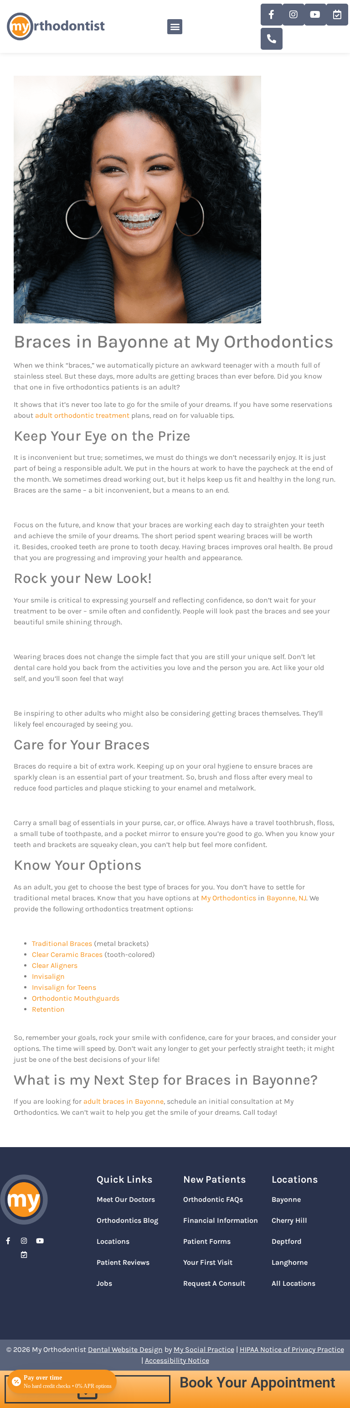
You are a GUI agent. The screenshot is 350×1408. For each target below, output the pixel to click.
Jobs (104, 1283)
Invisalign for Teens (64, 987)
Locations (113, 1241)
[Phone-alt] (272, 39)
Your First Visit (207, 1262)
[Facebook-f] (272, 15)
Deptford (287, 1241)
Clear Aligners (54, 965)
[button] (174, 26)
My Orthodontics (228, 898)
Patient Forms (207, 1241)
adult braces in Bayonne (123, 1101)
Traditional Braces (62, 943)
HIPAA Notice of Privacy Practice (292, 1349)
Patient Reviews (123, 1262)
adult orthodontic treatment (82, 415)
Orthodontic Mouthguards (75, 998)
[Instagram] (293, 15)
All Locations (293, 1283)
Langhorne (290, 1262)
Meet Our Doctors (126, 1199)
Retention (48, 1009)
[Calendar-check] (337, 15)
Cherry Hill (289, 1220)
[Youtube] (315, 15)
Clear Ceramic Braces (67, 954)
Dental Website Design (125, 1349)
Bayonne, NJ (286, 898)
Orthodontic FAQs (213, 1199)
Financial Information (220, 1220)
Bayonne (286, 1199)
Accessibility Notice (177, 1360)
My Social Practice (204, 1349)
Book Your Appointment (257, 1382)
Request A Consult (214, 1283)
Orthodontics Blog (127, 1220)
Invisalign (48, 976)
